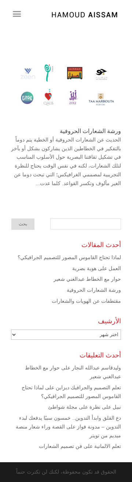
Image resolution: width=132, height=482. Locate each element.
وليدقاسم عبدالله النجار (96, 368)
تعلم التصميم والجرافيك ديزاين (88, 387)
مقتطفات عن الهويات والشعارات (86, 301)
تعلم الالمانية (107, 446)
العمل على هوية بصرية (96, 268)
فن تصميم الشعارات (60, 446)
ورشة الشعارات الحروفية (90, 131)
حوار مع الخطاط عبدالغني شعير (87, 279)
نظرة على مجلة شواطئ (74, 407)
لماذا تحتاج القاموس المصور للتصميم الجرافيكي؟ (69, 257)
